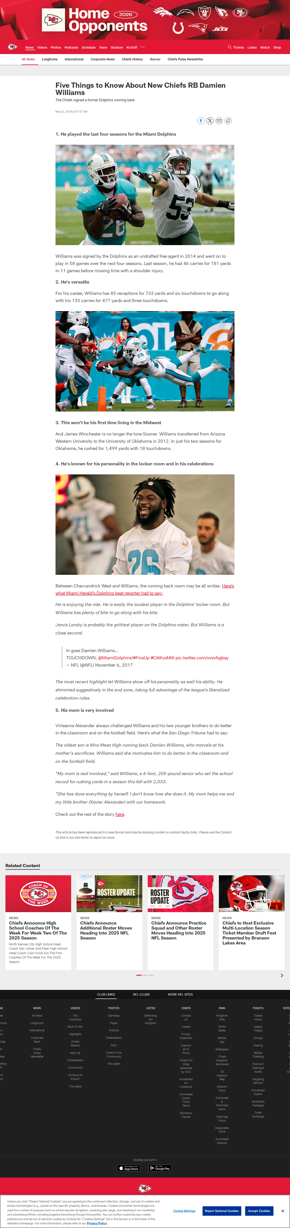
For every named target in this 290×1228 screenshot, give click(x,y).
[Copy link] (228, 121)
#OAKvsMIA (162, 657)
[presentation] (283, 976)
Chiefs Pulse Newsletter (37, 1052)
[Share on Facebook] (201, 123)
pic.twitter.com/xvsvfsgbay (202, 657)
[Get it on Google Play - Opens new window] (159, 1170)
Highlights (75, 1034)
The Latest (75, 1086)
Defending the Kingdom (150, 1019)
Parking (258, 1045)
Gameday (114, 1015)
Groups (258, 1037)
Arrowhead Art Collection (186, 1082)
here (120, 814)
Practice (114, 1030)
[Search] (230, 47)
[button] (139, 975)
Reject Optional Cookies (222, 1211)
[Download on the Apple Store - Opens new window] (128, 1168)
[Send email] (219, 123)
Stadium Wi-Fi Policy (186, 1049)
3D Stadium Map (222, 1075)
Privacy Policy (97, 1223)
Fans (114, 1045)
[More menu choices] (142, 47)
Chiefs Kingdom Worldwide (222, 1060)
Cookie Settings (184, 1211)
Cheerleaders (75, 1060)
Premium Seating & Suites (258, 1067)
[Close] (283, 1211)
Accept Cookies (259, 1211)
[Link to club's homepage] (12, 46)
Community (75, 1067)
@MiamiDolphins (115, 657)
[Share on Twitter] (210, 123)
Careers (186, 1026)
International (37, 1030)
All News (37, 1015)
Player (114, 1023)
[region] (145, 1211)
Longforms (37, 1023)
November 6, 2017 (114, 664)
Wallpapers (222, 1049)
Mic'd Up (75, 1052)
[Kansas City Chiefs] (145, 1189)
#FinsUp (141, 657)
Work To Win (75, 1026)
